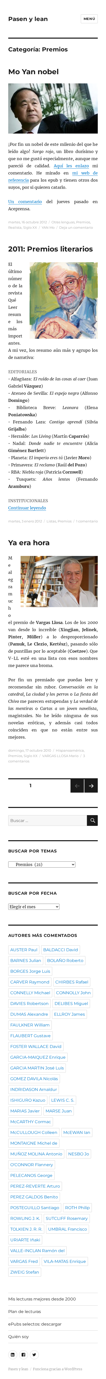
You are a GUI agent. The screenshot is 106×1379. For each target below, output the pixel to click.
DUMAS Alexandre (29, 1014)
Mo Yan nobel (33, 71)
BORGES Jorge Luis (30, 971)
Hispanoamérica (70, 750)
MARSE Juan (59, 1111)
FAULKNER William (30, 1025)
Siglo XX (30, 227)
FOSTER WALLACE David (35, 1046)
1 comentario (87, 521)
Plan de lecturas (24, 1311)
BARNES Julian (25, 960)
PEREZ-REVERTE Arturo (35, 1186)
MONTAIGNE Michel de (33, 1143)
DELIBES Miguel (71, 1003)
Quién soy (18, 1336)
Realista (15, 227)
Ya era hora (29, 542)
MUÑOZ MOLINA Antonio (36, 1154)
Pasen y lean (28, 19)
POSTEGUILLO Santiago (34, 1207)
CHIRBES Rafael (71, 982)
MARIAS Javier (25, 1111)
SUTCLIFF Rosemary (67, 1218)
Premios (83, 222)
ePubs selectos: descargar (34, 1324)
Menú (89, 19)
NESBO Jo (78, 1154)
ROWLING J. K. (25, 1218)
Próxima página (91, 792)
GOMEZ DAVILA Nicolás (34, 1078)
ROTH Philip (77, 1207)
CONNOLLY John (73, 992)
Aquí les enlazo (71, 165)
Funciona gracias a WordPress (57, 1369)
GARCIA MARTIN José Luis (37, 1068)
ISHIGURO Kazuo (27, 1100)
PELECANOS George (31, 1175)
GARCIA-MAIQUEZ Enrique (38, 1057)
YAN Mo (48, 227)
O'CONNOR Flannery (31, 1164)
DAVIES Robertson (29, 1003)
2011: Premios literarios (50, 249)
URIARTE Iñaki (25, 1240)
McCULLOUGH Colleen (33, 1132)
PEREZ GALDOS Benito (34, 1197)
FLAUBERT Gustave (30, 1035)
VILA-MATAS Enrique (65, 1261)
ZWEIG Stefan (24, 1272)
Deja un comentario (76, 227)
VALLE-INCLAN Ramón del (37, 1250)
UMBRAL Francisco (67, 1229)
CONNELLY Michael (30, 992)
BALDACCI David (60, 949)
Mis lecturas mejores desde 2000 (42, 1299)
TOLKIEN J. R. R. (26, 1229)
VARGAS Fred (24, 1261)
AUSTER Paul (23, 949)
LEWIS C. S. (62, 1100)
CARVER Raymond (29, 982)
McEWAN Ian (76, 1132)
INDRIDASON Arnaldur (33, 1089)
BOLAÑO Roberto (65, 960)
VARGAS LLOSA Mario (60, 756)
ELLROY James (69, 1014)
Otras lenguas (63, 222)
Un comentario (25, 201)
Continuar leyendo (27, 507)
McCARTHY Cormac (30, 1121)
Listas (51, 521)
